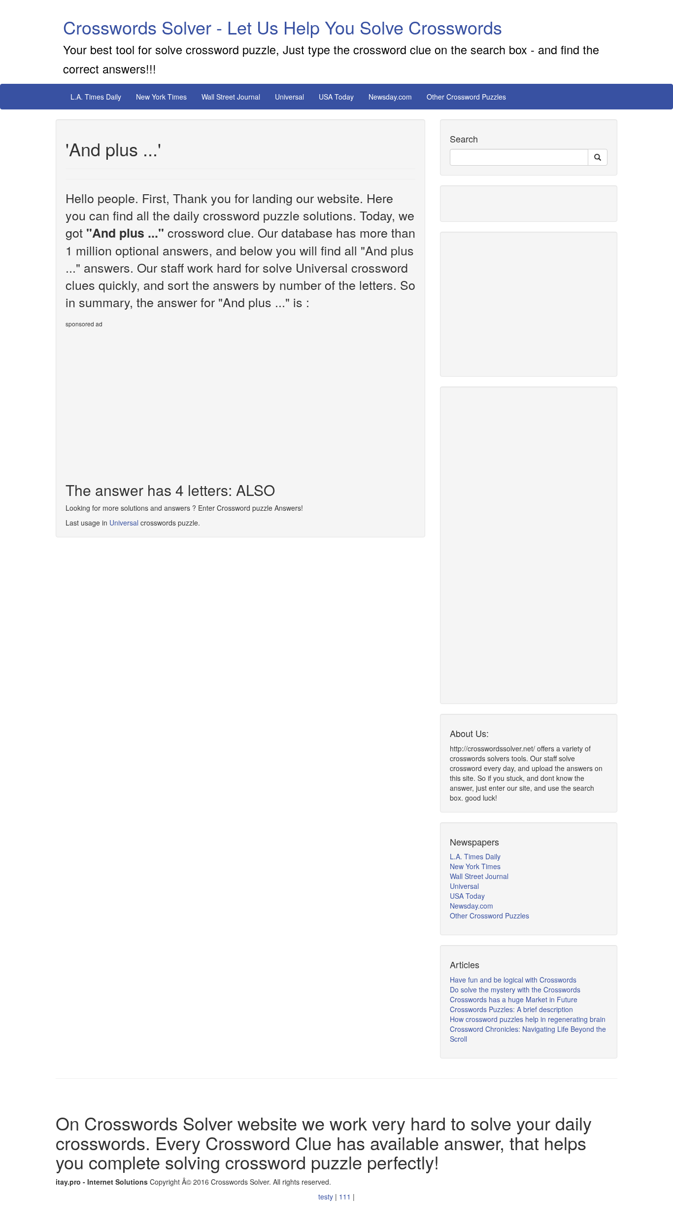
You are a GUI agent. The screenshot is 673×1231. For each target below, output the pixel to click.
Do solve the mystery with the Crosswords (515, 989)
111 (346, 1196)
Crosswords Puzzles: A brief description (511, 1009)
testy (326, 1196)
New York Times (161, 97)
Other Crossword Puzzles (466, 97)
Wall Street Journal (231, 97)
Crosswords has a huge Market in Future (513, 999)
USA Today (336, 97)
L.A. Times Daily (95, 97)
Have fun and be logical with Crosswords (513, 980)
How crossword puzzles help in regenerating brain (528, 1019)
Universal (289, 97)
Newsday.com (390, 97)
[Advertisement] (148, 401)
